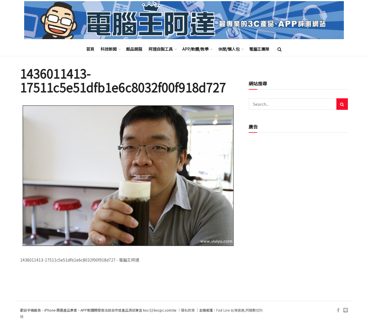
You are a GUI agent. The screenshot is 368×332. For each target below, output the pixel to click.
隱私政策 (188, 310)
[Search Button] (279, 49)
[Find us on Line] (345, 310)
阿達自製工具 (161, 49)
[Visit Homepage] (184, 20)
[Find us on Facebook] (338, 310)
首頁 (90, 49)
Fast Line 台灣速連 (230, 310)
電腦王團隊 (259, 49)
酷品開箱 (134, 49)
